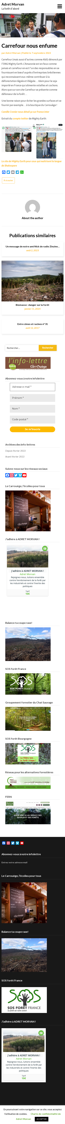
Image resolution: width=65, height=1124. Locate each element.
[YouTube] (24, 475)
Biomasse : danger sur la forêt (32, 304)
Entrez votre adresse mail (14, 862)
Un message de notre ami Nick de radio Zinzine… (33, 246)
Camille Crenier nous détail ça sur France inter (25, 111)
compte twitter (20, 118)
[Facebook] (7, 475)
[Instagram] (12, 475)
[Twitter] (16, 475)
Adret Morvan (13, 4)
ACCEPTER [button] (42, 1119)
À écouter (8, 180)
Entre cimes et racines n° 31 (32, 324)
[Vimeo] (20, 475)
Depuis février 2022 (15, 450)
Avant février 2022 (14, 456)
